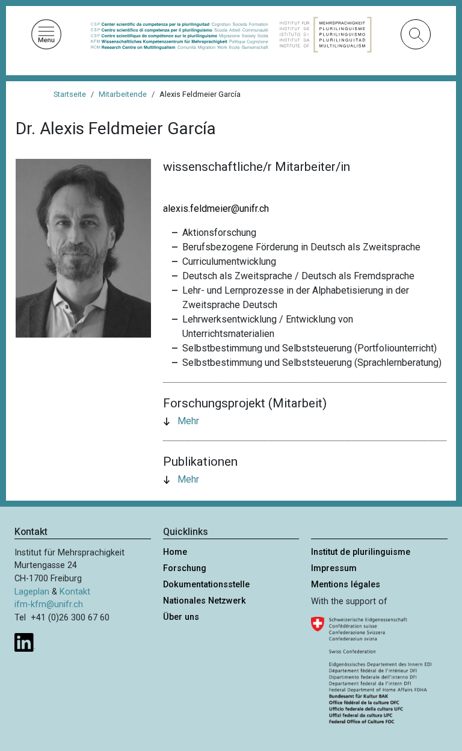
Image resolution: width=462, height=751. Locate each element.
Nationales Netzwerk (204, 601)
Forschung (184, 568)
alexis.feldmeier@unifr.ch (216, 208)
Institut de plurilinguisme (360, 552)
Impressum (334, 568)
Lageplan (31, 592)
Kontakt (75, 592)
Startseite (70, 94)
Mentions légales (345, 584)
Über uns (181, 617)
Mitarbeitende (123, 94)
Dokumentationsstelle (206, 584)
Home (175, 552)
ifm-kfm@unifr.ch (48, 604)
